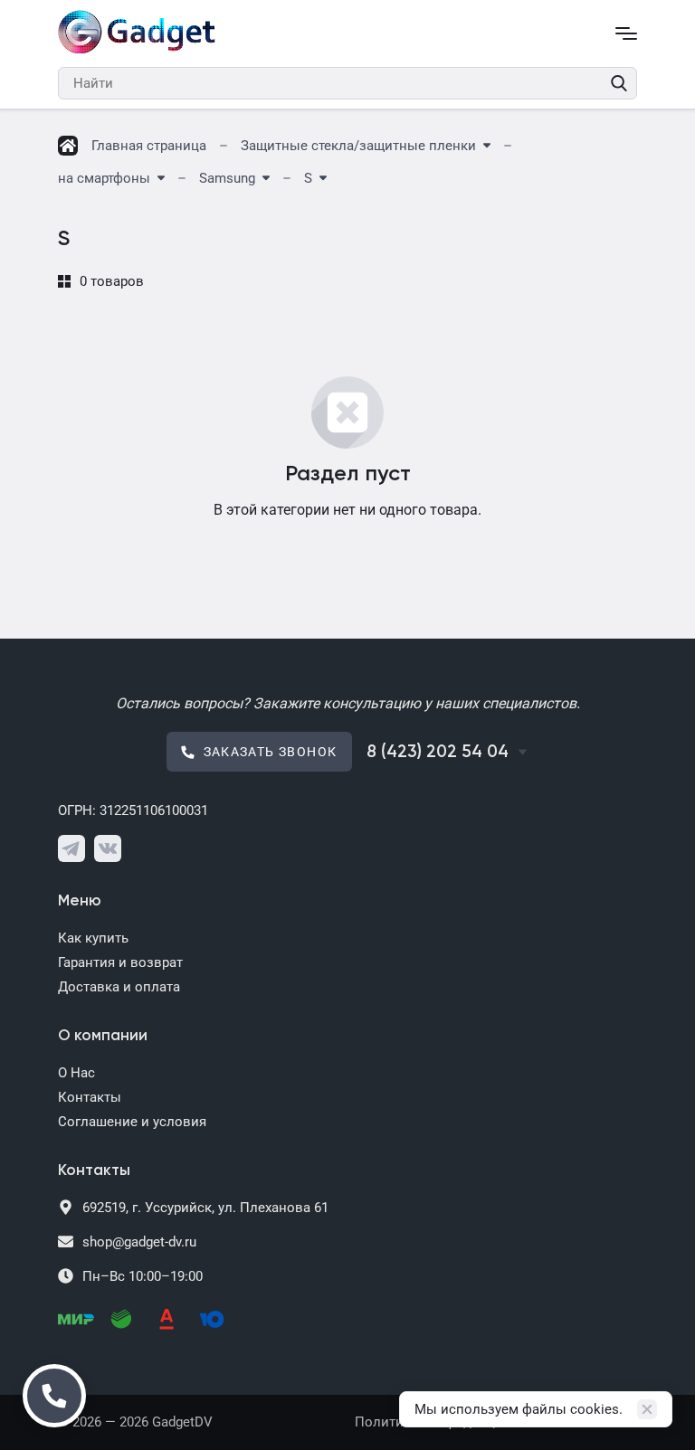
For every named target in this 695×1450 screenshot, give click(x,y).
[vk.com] (107, 848)
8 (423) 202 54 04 (438, 752)
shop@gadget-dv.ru (139, 1242)
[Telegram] (71, 848)
